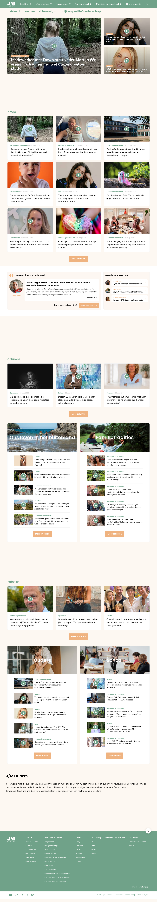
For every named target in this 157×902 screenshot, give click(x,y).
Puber (78, 862)
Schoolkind (80, 857)
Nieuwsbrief (30, 854)
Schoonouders (50, 869)
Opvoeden (62, 4)
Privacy (131, 846)
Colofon (29, 846)
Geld (92, 842)
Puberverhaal (50, 862)
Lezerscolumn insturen (115, 838)
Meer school (115, 755)
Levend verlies (50, 854)
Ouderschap (42, 4)
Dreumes (79, 846)
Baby (78, 842)
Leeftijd (24, 4)
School (93, 854)
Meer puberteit (78, 636)
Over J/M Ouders (32, 842)
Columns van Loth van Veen (55, 881)
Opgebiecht (49, 842)
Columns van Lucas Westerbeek (57, 877)
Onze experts (133, 4)
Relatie (93, 850)
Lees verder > (91, 297)
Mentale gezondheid (107, 4)
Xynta (146, 895)
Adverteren (30, 857)
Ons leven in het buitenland (55, 857)
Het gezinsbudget (51, 846)
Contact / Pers (31, 850)
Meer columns (78, 414)
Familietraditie (50, 865)
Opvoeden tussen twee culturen (57, 873)
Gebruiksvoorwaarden (137, 842)
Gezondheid (82, 4)
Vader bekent (50, 850)
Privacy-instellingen (139, 887)
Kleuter (79, 854)
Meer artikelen (78, 258)
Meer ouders (42, 755)
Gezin (93, 846)
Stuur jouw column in (89, 305)
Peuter (78, 850)
